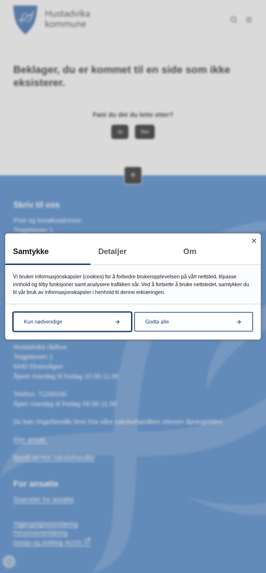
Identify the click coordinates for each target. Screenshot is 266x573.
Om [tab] (189, 251)
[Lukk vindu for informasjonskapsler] (254, 240)
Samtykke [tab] (31, 251)
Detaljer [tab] (112, 251)
